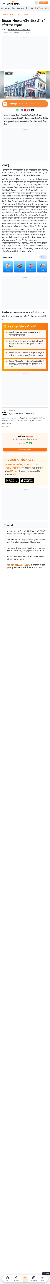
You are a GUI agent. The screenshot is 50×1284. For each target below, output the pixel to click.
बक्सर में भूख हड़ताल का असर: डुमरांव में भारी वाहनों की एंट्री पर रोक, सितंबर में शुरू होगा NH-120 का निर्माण (26, 344)
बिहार (13, 8)
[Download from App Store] (27, 480)
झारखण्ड (7, 8)
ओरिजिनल (40, 8)
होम (2, 8)
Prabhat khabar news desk (19, 30)
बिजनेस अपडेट (29, 464)
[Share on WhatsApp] (17, 110)
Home (4, 15)
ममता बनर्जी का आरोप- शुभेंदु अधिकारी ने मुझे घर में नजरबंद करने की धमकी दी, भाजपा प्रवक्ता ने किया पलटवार (26, 540)
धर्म (37, 464)
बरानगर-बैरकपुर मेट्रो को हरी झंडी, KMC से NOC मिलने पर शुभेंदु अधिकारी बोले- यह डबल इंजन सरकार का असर (26, 532)
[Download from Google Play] (12, 480)
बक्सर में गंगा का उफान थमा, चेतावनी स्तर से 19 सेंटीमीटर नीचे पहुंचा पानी (24, 333)
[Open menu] (4, 3)
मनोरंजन (19, 464)
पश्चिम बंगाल (29, 8)
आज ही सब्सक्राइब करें (25, 450)
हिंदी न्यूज (13, 471)
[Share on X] (32, 110)
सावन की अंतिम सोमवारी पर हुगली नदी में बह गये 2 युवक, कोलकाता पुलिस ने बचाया (25, 557)
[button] (25, 85)
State (11, 15)
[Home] (13, 3)
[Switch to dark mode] (36, 3)
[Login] (25, 1278)
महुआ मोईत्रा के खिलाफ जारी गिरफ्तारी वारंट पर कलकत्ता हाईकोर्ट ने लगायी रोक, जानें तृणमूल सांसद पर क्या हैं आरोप (26, 549)
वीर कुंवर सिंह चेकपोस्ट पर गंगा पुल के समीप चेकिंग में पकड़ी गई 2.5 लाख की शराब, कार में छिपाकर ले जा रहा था (26, 364)
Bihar (18, 15)
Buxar (26, 15)
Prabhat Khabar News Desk (23, 413)
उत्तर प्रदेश (20, 8)
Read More (5, 427)
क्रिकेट (7, 467)
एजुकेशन (46, 8)
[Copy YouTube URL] (25, 110)
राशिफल (15, 467)
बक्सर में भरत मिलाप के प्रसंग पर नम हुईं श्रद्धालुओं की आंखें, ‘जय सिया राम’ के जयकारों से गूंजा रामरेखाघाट (26, 353)
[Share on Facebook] (21, 110)
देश (6, 464)
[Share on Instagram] (28, 110)
